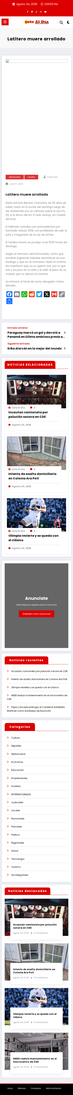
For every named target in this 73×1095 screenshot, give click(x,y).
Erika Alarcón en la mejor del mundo (34, 348)
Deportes (16, 745)
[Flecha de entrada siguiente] (65, 348)
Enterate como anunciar (37, 613)
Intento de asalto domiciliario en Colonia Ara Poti (32, 476)
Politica (15, 834)
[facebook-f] (27, 11)
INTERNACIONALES (21, 794)
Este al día (52, 177)
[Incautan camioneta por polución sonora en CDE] (36, 391)
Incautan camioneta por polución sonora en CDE (28, 414)
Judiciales (17, 802)
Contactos (36, 1088)
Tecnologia (17, 859)
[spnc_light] (68, 23)
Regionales (17, 842)
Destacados (15, 177)
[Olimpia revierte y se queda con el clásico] (36, 514)
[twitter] (32, 11)
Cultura (15, 737)
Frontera (16, 786)
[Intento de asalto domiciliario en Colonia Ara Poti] (36, 452)
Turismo (16, 867)
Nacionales (17, 818)
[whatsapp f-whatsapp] (36, 11)
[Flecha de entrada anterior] (65, 333)
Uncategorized (19, 875)
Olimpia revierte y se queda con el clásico (33, 538)
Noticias (22, 1088)
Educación (17, 770)
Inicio (10, 1088)
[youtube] (45, 11)
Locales (31, 177)
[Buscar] (61, 22)
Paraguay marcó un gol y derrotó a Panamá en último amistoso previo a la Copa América (35, 335)
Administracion (53, 1088)
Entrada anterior (17, 328)
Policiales (16, 826)
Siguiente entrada (18, 343)
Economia (17, 762)
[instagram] (41, 11)
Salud (14, 850)
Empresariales (19, 778)
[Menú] (5, 22)
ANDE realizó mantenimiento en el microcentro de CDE (35, 1060)
